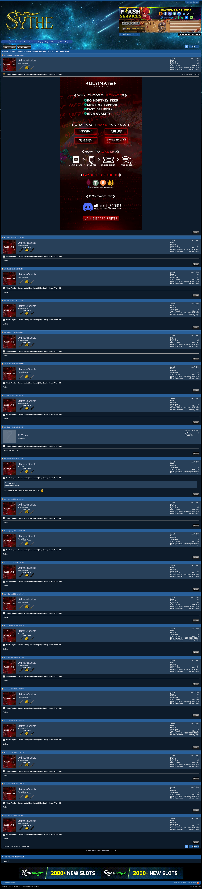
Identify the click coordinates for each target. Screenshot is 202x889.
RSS (198, 883)
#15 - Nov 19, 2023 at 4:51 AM (14, 657)
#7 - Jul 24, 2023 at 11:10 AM (13, 395)
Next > (196, 47)
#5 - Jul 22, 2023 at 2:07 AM (13, 332)
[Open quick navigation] (199, 42)
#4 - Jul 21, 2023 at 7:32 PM (13, 300)
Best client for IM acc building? (100, 851)
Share (196, 232)
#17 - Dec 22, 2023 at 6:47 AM (14, 720)
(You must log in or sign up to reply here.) (16, 846)
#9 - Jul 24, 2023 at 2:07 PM (13, 459)
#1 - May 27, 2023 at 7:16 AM (13, 55)
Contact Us (178, 882)
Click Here (195, 65)
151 (198, 60)
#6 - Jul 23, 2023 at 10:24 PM (13, 364)
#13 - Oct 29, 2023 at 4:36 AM (14, 594)
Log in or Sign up (192, 2)
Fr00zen (23, 435)
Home (190, 882)
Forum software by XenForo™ (20, 886)
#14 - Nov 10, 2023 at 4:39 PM (14, 625)
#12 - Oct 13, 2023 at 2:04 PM (14, 562)
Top (194, 882)
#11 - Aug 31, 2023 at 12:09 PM (14, 531)
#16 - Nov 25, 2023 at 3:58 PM (14, 689)
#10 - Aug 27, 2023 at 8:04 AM (14, 499)
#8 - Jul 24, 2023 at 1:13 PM (13, 427)
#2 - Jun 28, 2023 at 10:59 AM (14, 237)
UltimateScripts (27, 60)
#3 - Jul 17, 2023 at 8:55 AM (13, 269)
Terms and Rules (195, 886)
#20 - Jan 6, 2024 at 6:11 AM (13, 815)
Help (184, 882)
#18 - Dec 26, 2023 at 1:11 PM (14, 752)
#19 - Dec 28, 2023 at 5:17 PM (14, 784)
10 (198, 432)
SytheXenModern (9, 882)
